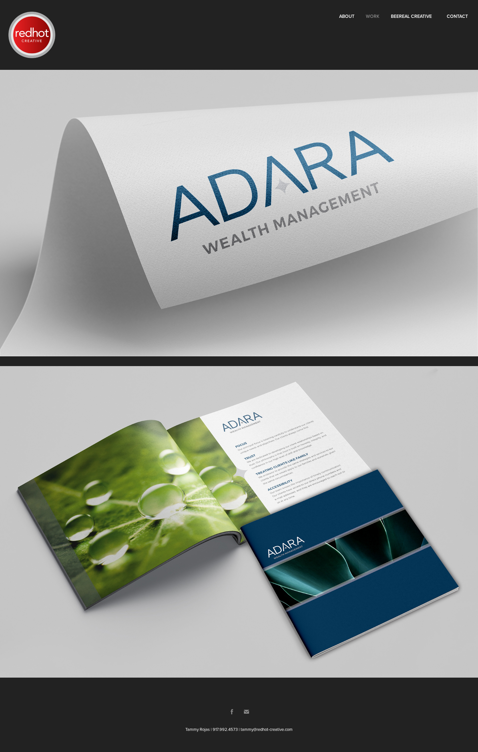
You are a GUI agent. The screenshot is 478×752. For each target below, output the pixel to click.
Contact (457, 16)
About (346, 16)
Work (372, 16)
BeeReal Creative (411, 16)
